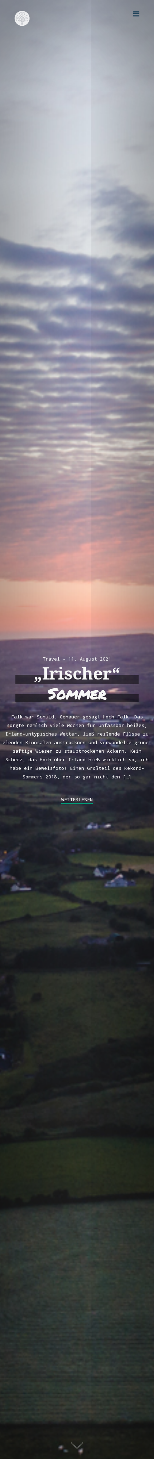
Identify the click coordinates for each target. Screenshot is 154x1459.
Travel (51, 659)
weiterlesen (77, 799)
